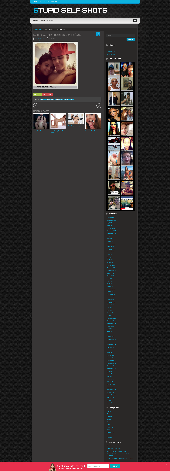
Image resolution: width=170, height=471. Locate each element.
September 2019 (111, 344)
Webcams (110, 437)
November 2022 (111, 270)
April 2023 (109, 260)
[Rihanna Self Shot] (127, 99)
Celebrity (35, 1)
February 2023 (111, 265)
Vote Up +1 (37, 94)
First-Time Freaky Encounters (115, 446)
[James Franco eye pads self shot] (127, 128)
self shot (67, 99)
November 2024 (111, 231)
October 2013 (110, 392)
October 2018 (110, 366)
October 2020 (110, 321)
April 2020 (109, 331)
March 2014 (110, 381)
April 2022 (109, 283)
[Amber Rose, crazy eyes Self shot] (113, 84)
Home (35, 20)
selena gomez (59, 99)
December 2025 (111, 217)
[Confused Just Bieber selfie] (127, 188)
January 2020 (110, 336)
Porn (108, 435)
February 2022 (111, 289)
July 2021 (109, 307)
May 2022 (109, 281)
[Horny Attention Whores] (113, 158)
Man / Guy (110, 427)
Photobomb (110, 432)
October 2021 (110, 299)
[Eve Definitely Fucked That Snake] (58, 121)
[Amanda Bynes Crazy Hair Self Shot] (113, 173)
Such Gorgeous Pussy (74, 126)
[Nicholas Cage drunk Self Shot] (127, 114)
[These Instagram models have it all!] (127, 173)
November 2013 (111, 389)
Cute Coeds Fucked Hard (113, 448)
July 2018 (109, 371)
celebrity (43, 99)
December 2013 (111, 387)
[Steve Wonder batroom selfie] (127, 203)
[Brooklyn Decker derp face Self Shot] (127, 158)
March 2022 (110, 286)
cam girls (109, 49)
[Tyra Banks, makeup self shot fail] (113, 114)
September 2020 (111, 323)
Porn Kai (57, 1)
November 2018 (111, 363)
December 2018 (111, 360)
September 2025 (111, 220)
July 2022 (109, 278)
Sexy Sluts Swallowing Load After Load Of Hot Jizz (120, 458)
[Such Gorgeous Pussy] (75, 119)
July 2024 (109, 236)
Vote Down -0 (47, 94)
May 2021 (109, 310)
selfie (72, 99)
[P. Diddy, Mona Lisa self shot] (127, 84)
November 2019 (111, 339)
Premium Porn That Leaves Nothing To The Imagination (118, 454)
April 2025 (109, 225)
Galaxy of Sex (111, 54)
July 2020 (109, 329)
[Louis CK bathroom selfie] (113, 99)
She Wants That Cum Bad (92, 131)
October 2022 (110, 273)
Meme (52, 1)
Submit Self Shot (47, 20)
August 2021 (110, 305)
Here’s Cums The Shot (39, 131)
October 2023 (110, 246)
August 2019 (110, 347)
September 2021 (111, 302)
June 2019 (109, 350)
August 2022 (110, 276)
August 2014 (110, 379)
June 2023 (109, 254)
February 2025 (111, 228)
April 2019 (109, 352)
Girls (44, 1)
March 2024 (110, 241)
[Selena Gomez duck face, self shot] (113, 128)
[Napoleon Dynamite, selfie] (113, 203)
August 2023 (110, 252)
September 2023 (111, 249)
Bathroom (110, 414)
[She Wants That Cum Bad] (93, 121)
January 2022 (110, 291)
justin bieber (50, 99)
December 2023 (111, 244)
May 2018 (109, 376)
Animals (109, 411)
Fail (40, 1)
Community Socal (111, 51)
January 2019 (110, 358)
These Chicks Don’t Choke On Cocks (116, 451)
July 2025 (109, 223)
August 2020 (110, 326)
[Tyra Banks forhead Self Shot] (127, 143)
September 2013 (111, 395)
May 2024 (109, 238)
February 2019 (111, 355)
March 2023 (110, 262)
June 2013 (109, 403)
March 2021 (110, 313)
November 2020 (111, 318)
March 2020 (110, 334)
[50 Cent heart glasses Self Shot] (113, 188)
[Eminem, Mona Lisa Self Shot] (113, 69)
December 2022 (111, 268)
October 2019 (110, 342)
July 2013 (109, 400)
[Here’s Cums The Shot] (41, 121)
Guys (48, 1)
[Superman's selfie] (113, 143)
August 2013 (110, 397)
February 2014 (111, 384)
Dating (109, 419)
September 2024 (111, 233)
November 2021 (111, 297)
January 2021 (110, 315)
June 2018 (109, 374)
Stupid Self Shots (70, 10)
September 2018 (111, 368)
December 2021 (111, 294)
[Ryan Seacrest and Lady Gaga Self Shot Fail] (127, 69)
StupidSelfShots (40, 38)
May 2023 (109, 257)
